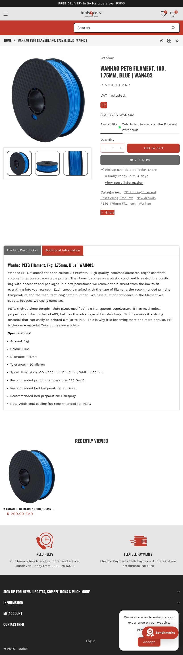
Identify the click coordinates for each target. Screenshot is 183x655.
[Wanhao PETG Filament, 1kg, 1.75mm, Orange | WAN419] (177, 40)
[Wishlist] (103, 105)
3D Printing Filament (140, 192)
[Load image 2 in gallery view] (47, 163)
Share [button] (110, 212)
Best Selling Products (116, 198)
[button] (8, 14)
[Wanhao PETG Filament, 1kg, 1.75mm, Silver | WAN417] (161, 40)
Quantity (107, 139)
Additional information (62, 250)
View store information (124, 182)
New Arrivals (146, 198)
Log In (90, 641)
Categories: (110, 192)
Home (7, 40)
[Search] (173, 27)
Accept (149, 642)
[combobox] (126, 27)
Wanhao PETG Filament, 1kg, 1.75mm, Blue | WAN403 (27, 509)
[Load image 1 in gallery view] (19, 163)
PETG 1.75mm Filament (117, 203)
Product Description (22, 250)
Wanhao (107, 58)
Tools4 (23, 649)
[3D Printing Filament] (169, 40)
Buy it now (140, 160)
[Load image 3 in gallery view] (75, 163)
